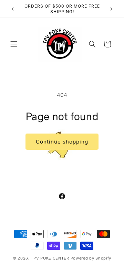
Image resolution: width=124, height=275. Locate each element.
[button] (13, 44)
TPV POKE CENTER (50, 258)
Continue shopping (62, 141)
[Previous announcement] (12, 9)
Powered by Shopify (91, 258)
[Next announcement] (111, 9)
